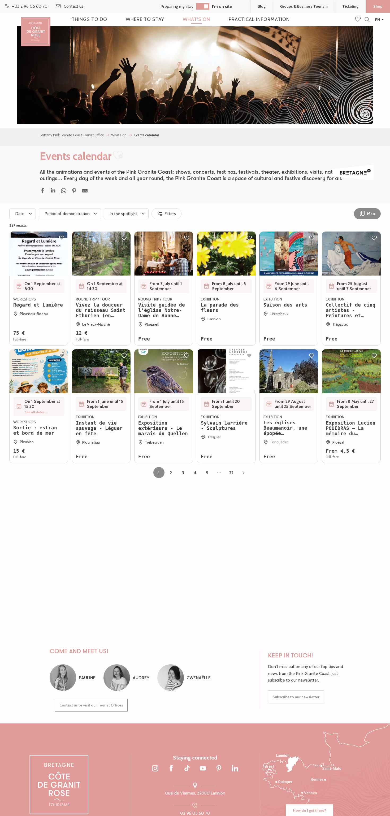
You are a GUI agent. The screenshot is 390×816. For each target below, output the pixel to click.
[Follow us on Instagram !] (155, 769)
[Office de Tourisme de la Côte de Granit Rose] (35, 27)
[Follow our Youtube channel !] (203, 769)
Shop (378, 6)
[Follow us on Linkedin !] (235, 769)
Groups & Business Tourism (304, 6)
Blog (262, 6)
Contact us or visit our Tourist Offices (91, 705)
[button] (367, 20)
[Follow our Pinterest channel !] (219, 769)
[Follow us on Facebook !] (171, 769)
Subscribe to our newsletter (295, 697)
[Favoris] (358, 19)
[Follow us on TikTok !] (187, 769)
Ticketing (350, 6)
